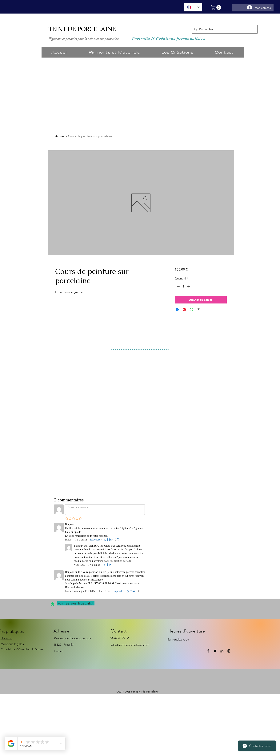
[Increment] (189, 286)
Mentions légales (12, 644)
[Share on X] (199, 309)
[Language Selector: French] (193, 7)
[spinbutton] (183, 286)
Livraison (6, 638)
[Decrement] (177, 286)
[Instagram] (229, 651)
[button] (216, 7)
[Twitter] (215, 651)
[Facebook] (208, 651)
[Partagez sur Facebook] (177, 309)
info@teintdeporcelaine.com (129, 645)
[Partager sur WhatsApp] (191, 309)
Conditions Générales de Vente (22, 649)
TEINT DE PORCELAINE (82, 29)
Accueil (60, 136)
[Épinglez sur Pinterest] (184, 309)
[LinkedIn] (222, 651)
